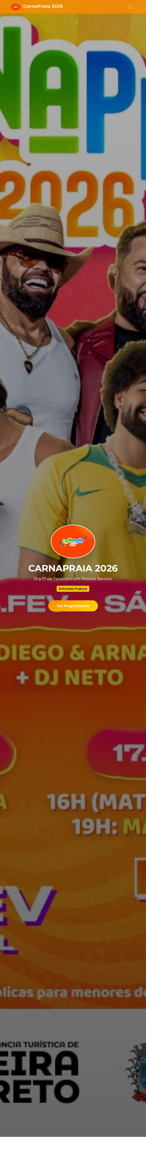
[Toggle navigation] (130, 6)
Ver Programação (73, 605)
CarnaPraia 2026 (42, 6)
